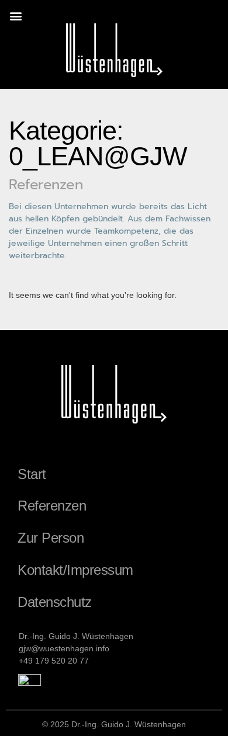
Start (32, 474)
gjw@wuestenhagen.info (64, 648)
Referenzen (52, 505)
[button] (15, 15)
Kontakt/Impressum (75, 570)
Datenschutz (55, 602)
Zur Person (51, 538)
